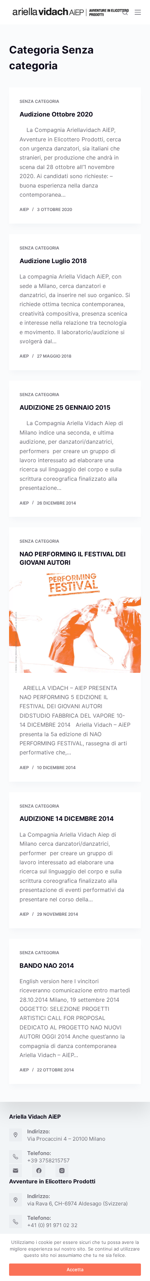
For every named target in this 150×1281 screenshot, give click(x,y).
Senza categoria (39, 101)
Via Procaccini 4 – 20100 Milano (66, 1138)
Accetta (75, 1269)
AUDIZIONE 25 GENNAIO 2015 (65, 407)
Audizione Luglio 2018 (53, 261)
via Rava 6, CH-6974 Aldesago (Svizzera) (77, 1203)
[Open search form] (125, 12)
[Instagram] (62, 1170)
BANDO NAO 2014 (47, 965)
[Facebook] (38, 1170)
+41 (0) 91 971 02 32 (52, 1225)
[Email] (15, 1170)
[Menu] (138, 12)
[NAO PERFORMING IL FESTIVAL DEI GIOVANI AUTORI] (75, 623)
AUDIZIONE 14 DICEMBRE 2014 (67, 818)
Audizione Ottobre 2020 (56, 114)
